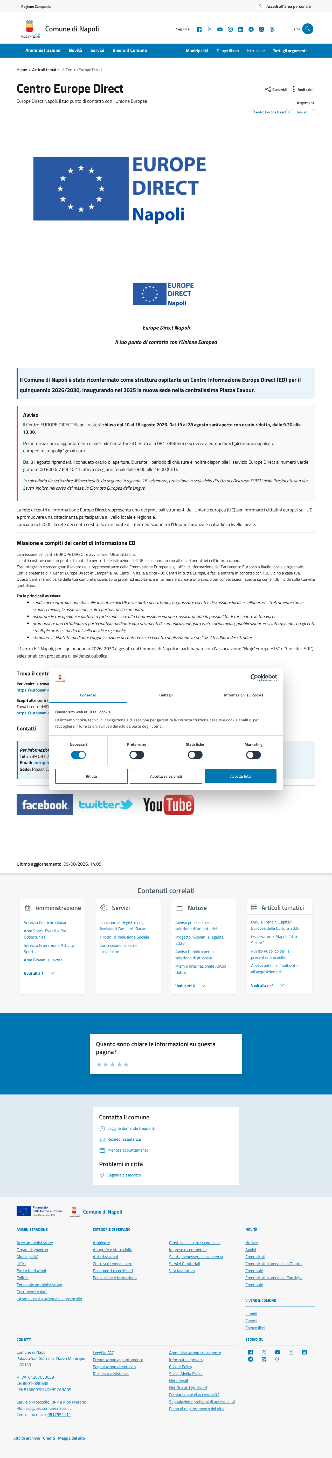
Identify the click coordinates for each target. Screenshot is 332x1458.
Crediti (49, 1438)
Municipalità (197, 50)
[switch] (136, 755)
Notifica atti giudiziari (188, 1388)
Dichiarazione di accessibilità (194, 1395)
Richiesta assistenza (111, 1374)
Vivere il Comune (130, 50)
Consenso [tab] (88, 695)
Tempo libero (228, 50)
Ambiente (101, 1243)
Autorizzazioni (105, 1257)
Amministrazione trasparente (195, 1353)
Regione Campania (36, 6)
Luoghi (251, 1314)
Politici (23, 1278)
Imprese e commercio (187, 1250)
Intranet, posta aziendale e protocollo (49, 1299)
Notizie (251, 1243)
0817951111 (59, 1414)
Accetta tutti (240, 776)
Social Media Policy (186, 1374)
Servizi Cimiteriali (184, 1264)
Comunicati (255, 1257)
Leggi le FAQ (104, 1353)
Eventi (251, 1321)
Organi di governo (32, 1250)
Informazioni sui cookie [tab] (243, 695)
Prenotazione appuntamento (118, 1360)
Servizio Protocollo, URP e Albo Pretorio (51, 1402)
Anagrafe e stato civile (112, 1250)
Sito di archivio (26, 1438)
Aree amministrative (35, 1243)
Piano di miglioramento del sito (196, 1409)
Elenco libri (255, 1328)
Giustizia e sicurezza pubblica (194, 1243)
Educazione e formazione (115, 1278)
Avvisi (250, 1250)
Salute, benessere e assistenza (196, 1257)
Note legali (178, 1381)
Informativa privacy (186, 1360)
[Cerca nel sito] (307, 29)
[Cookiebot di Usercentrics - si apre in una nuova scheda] (254, 678)
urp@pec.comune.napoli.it (48, 1408)
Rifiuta (91, 776)
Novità (75, 50)
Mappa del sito (71, 1438)
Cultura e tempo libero (112, 1264)
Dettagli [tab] (166, 695)
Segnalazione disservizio (114, 1367)
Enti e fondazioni (31, 1271)
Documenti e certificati (113, 1271)
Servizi (97, 50)
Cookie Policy (180, 1367)
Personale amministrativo (39, 1285)
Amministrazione (42, 50)
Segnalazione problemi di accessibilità (202, 1402)
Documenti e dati (32, 1292)
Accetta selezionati (166, 776)
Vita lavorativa (182, 1271)
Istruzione (256, 50)
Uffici (21, 1264)
